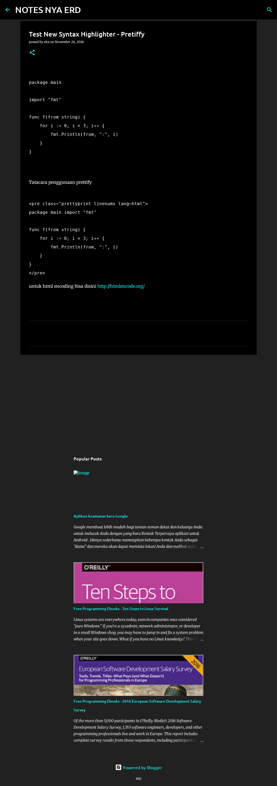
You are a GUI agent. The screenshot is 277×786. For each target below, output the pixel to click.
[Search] (88, 9)
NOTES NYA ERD (48, 9)
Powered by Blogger (142, 767)
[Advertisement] (138, 401)
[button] (32, 53)
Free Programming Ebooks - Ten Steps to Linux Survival (121, 608)
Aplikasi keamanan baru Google (101, 516)
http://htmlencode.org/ (121, 286)
